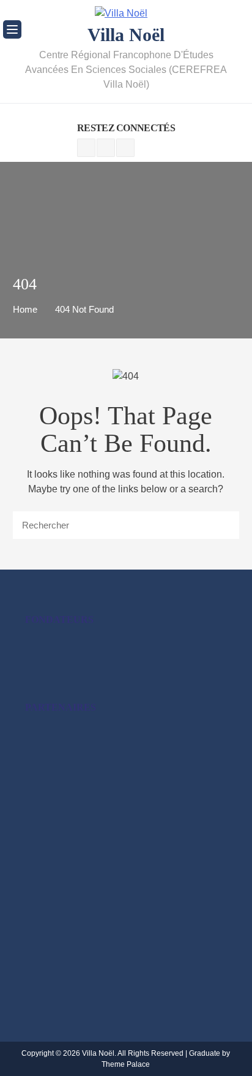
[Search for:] (126, 525)
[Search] (218, 524)
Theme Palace (126, 1064)
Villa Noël (126, 35)
